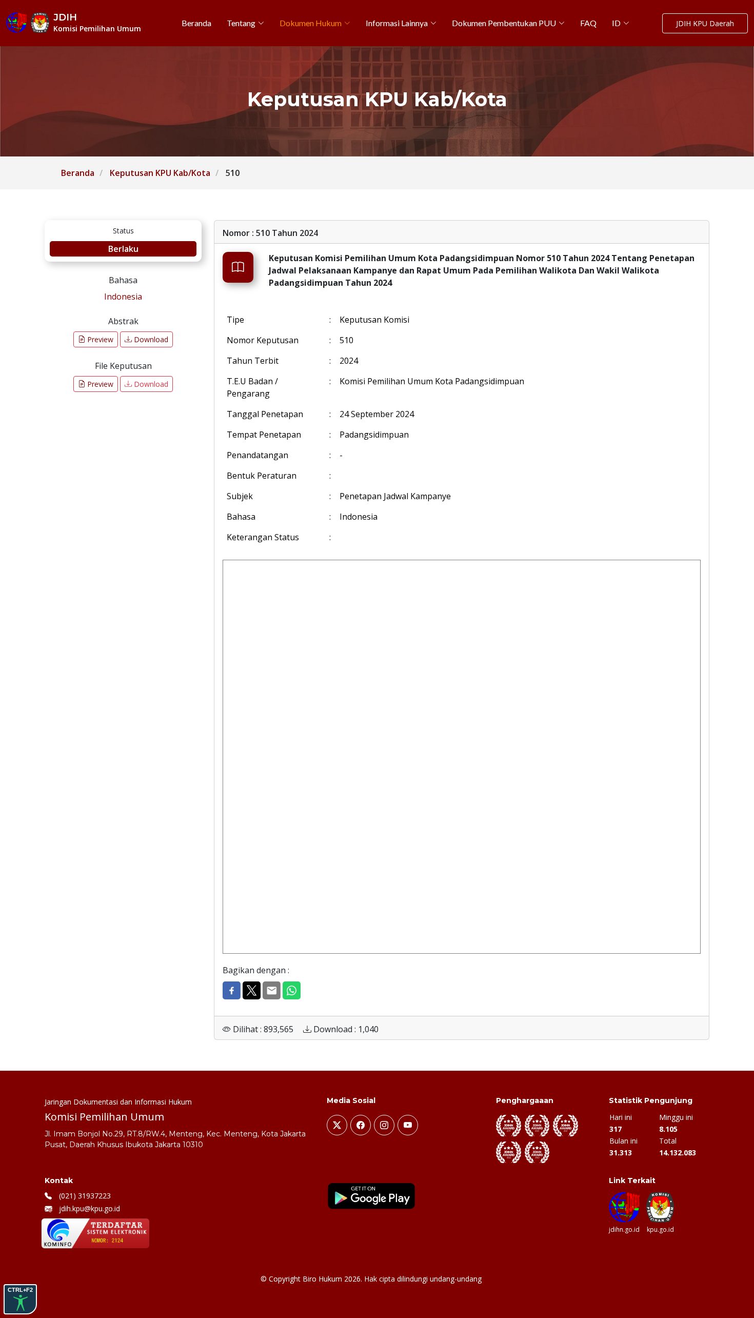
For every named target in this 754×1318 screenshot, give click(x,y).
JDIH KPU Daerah (705, 23)
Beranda (77, 173)
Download (150, 339)
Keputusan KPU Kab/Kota (160, 173)
